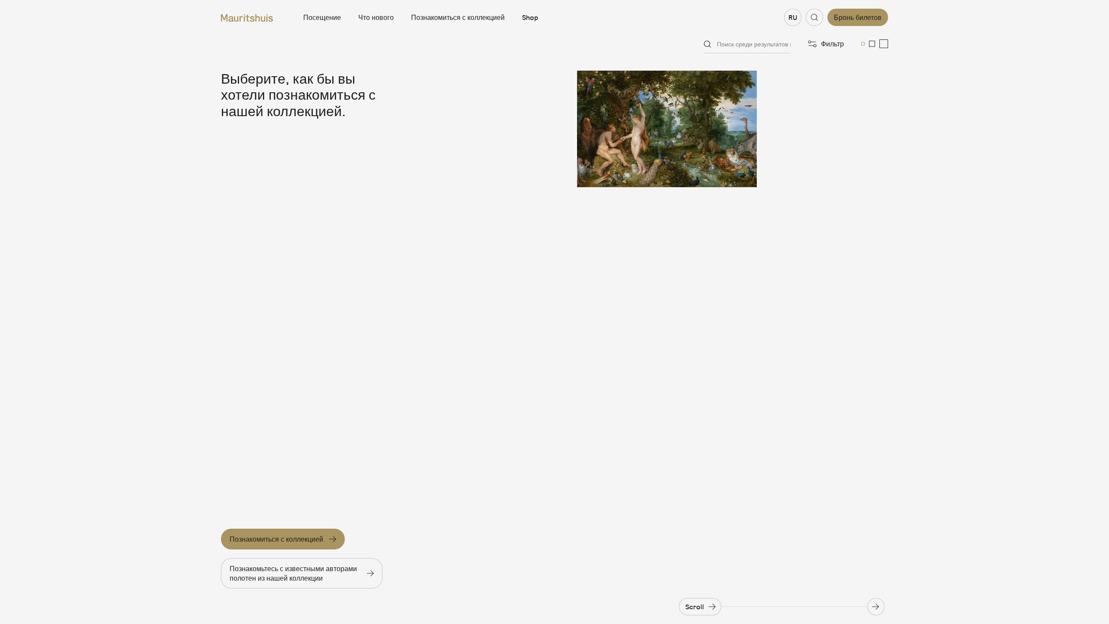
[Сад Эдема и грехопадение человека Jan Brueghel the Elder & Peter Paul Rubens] (667, 129)
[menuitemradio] (863, 44)
